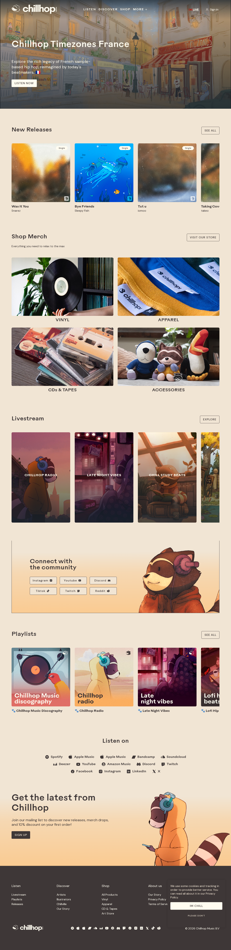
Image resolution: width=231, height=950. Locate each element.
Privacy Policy (157, 899)
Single (62, 148)
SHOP (125, 9)
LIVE (196, 10)
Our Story (63, 909)
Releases (17, 904)
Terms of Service (159, 904)
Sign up (21, 835)
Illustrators (64, 899)
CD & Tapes (109, 909)
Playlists (17, 899)
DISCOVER (108, 9)
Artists (61, 895)
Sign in (214, 9)
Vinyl (105, 899)
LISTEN (89, 9)
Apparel (107, 904)
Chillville (62, 904)
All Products (110, 895)
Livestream (19, 895)
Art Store (108, 913)
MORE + (140, 9)
